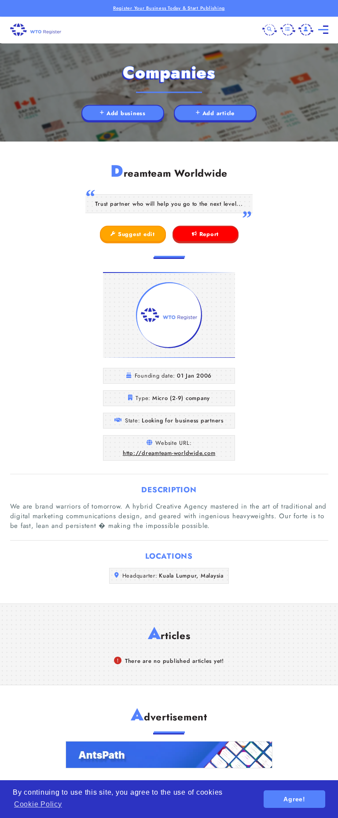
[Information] (287, 29)
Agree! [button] (294, 799)
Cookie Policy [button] (38, 804)
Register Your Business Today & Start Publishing (169, 8)
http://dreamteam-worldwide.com (169, 453)
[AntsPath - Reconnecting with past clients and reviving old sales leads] (169, 755)
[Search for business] (269, 29)
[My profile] (305, 29)
